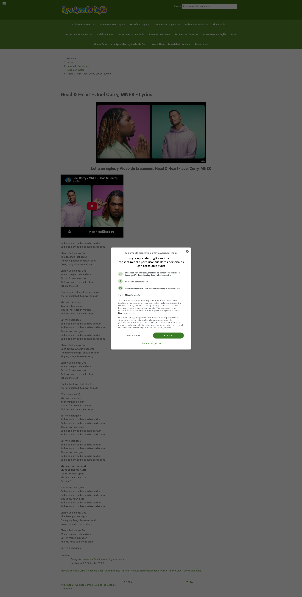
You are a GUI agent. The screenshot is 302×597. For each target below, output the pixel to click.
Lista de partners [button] (125, 313)
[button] (151, 295)
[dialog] (151, 298)
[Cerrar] (187, 251)
